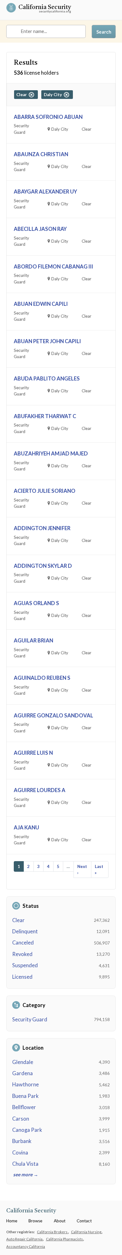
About (59, 1220)
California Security (44, 8)
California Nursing (86, 1231)
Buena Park (25, 1096)
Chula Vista (25, 1164)
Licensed (22, 977)
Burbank (21, 1141)
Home (11, 1220)
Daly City (54, 94)
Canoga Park (27, 1130)
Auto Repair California (24, 1239)
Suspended (25, 965)
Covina (20, 1153)
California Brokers (52, 1231)
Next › (82, 869)
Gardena (22, 1073)
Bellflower (24, 1107)
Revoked (22, 954)
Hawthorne (25, 1084)
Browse (35, 1220)
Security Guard (29, 1019)
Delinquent (25, 931)
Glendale (22, 1062)
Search (103, 32)
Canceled (23, 943)
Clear (18, 920)
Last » (99, 869)
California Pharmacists (65, 1239)
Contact (84, 1220)
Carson (20, 1119)
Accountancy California (25, 1246)
